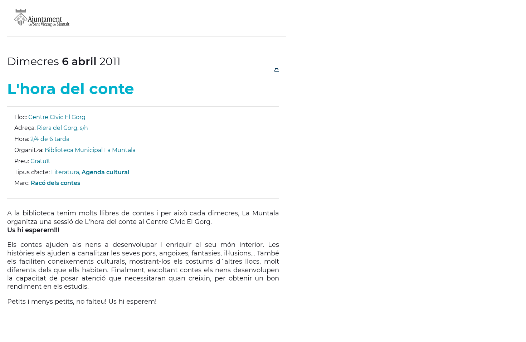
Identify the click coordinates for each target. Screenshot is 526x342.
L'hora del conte (70, 88)
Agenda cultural (106, 172)
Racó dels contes (55, 183)
